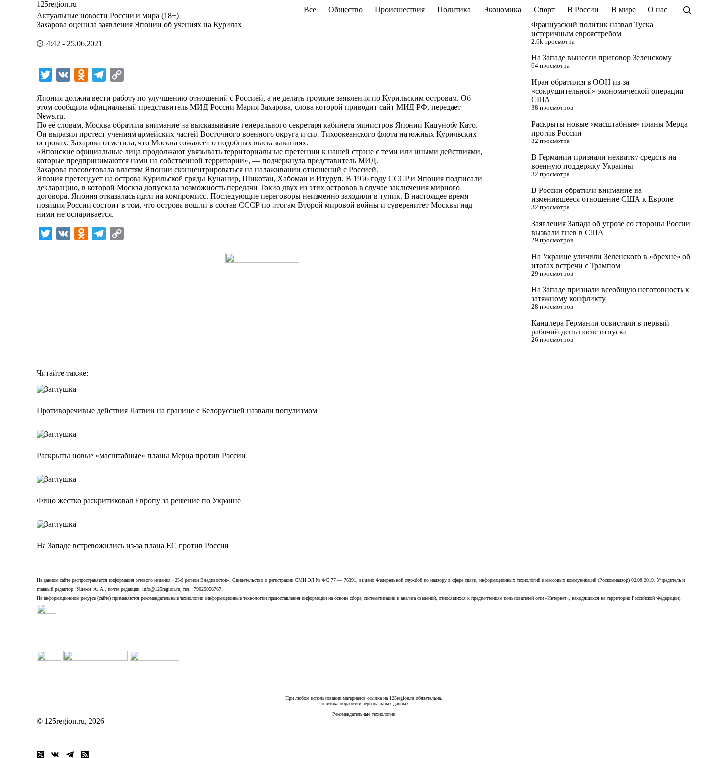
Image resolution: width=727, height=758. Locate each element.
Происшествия (400, 9)
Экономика (502, 9)
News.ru (50, 116)
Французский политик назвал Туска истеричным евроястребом (592, 29)
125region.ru (57, 4)
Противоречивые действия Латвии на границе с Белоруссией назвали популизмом (177, 410)
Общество (345, 9)
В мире (623, 9)
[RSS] (85, 754)
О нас (657, 9)
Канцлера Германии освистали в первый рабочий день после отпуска (600, 327)
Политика (454, 9)
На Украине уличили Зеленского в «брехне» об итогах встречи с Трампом (610, 261)
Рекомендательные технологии (363, 714)
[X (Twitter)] (40, 754)
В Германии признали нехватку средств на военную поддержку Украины (603, 161)
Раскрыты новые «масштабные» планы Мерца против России (141, 455)
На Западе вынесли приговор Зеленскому (601, 57)
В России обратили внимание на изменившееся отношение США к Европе (602, 194)
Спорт (544, 9)
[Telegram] (70, 754)
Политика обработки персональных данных (363, 703)
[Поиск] (687, 10)
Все (310, 9)
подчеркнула (283, 160)
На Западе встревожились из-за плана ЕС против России (133, 545)
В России (583, 9)
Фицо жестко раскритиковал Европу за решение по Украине (139, 500)
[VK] (55, 754)
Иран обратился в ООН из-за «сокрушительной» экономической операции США (607, 91)
